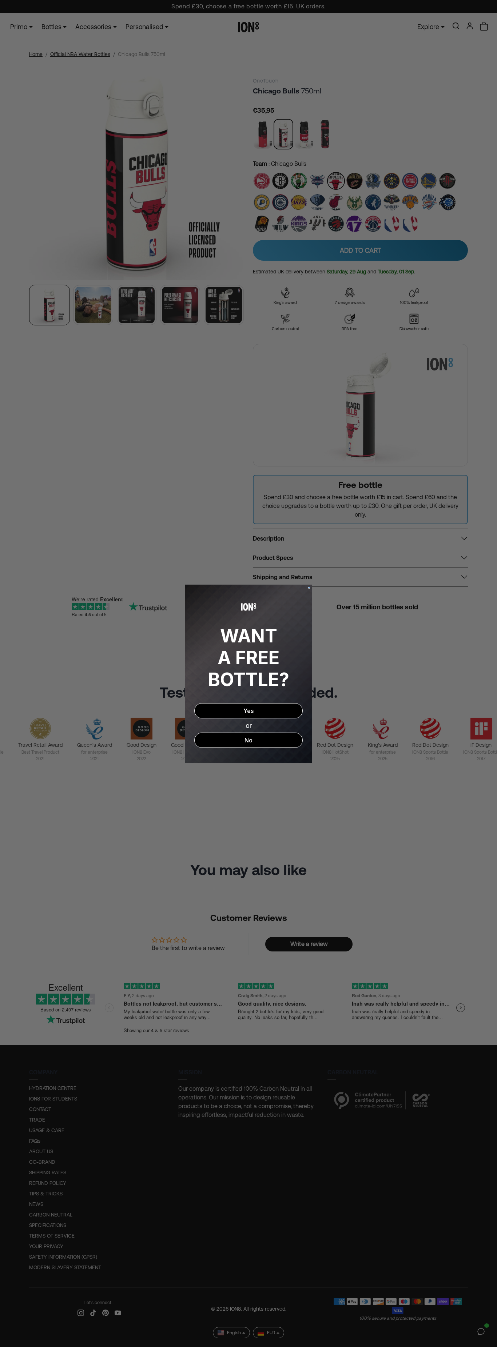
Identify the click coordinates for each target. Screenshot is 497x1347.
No (248, 740)
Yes (248, 710)
